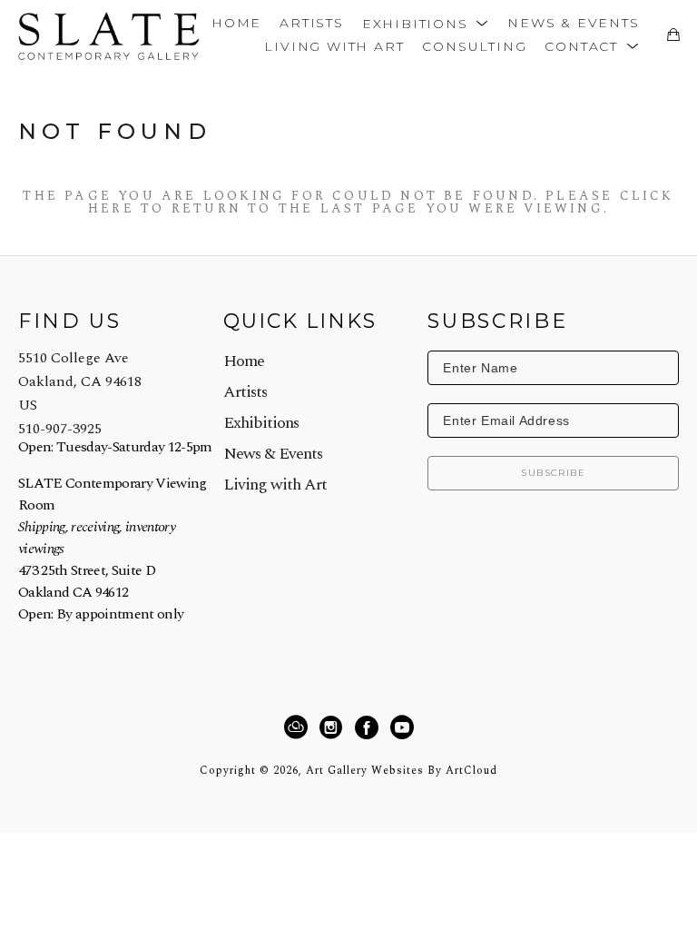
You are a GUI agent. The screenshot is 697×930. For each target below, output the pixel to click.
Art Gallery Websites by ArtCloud (401, 770)
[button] (425, 22)
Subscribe (553, 473)
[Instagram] (333, 727)
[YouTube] (401, 727)
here (111, 208)
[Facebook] (369, 727)
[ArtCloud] (298, 727)
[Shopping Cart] (673, 34)
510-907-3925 (60, 428)
